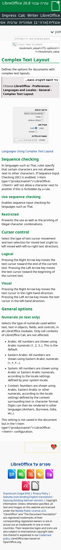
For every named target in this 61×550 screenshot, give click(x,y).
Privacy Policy (40, 493)
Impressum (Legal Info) (16, 493)
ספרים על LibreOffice (31, 464)
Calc (21, 15)
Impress (9, 15)
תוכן (58, 31)
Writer (32, 15)
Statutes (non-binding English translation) (27, 497)
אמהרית (25, 22)
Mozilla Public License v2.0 (30, 510)
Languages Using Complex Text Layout (27, 151)
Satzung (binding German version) (23, 500)
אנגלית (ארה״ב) (47, 22)
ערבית (12, 22)
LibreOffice (50, 15)
